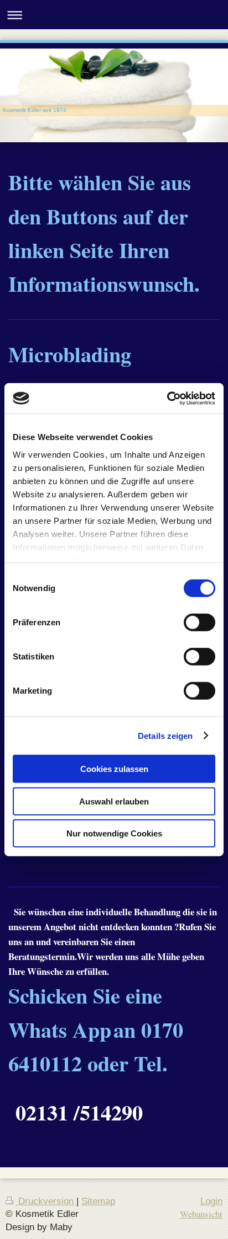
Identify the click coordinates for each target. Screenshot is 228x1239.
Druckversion (45, 1201)
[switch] (199, 622)
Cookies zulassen (114, 769)
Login (211, 1201)
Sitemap (98, 1201)
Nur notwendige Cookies (114, 833)
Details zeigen (165, 735)
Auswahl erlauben (114, 801)
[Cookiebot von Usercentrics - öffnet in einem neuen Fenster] (166, 398)
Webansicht (201, 1214)
